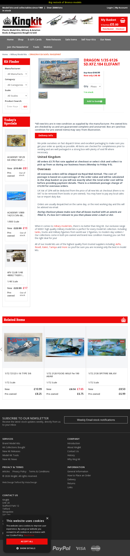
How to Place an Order (79, 475)
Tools (36, 46)
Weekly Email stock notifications (96, 420)
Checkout (120, 29)
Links (70, 487)
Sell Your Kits (88, 39)
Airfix (118, 244)
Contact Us (73, 451)
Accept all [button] (27, 541)
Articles (6, 471)
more (64, 247)
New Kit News (9, 459)
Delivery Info (46, 135)
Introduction (73, 443)
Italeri (45, 247)
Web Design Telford (11, 482)
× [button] (47, 518)
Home (10, 39)
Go (25, 106)
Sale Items (71, 39)
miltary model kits (63, 225)
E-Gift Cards (35, 39)
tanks (37, 232)
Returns (71, 483)
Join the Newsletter (18, 46)
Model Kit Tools (10, 455)
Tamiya (53, 247)
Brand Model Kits (11, 443)
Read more (29, 535)
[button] (27, 548)
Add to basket (94, 101)
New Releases (53, 39)
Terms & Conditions (39, 471)
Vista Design (31, 482)
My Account (121, 7)
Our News (105, 39)
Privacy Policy (19, 471)
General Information (77, 471)
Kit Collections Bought (13, 447)
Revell (38, 247)
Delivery (71, 479)
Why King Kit (73, 459)
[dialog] (27, 534)
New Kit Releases (11, 451)
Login (110, 7)
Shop (20, 39)
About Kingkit (74, 447)
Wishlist (48, 46)
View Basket (108, 29)
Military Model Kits (18, 54)
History (71, 455)
